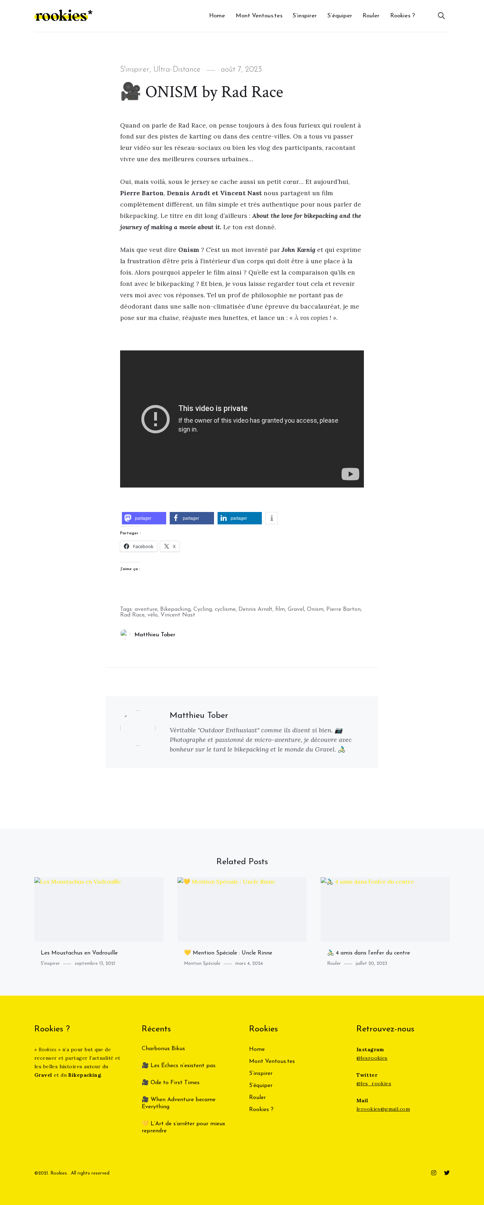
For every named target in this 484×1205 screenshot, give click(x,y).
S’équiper (339, 16)
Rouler (370, 16)
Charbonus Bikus (163, 1049)
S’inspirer (305, 16)
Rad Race (132, 615)
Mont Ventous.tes (259, 16)
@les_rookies (373, 1083)
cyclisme (225, 609)
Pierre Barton (343, 609)
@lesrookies (372, 1058)
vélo (152, 615)
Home (217, 16)
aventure (146, 609)
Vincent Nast (178, 615)
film (280, 609)
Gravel (296, 609)
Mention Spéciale (202, 963)
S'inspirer (135, 70)
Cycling (202, 609)
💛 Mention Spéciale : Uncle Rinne (228, 953)
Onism (315, 609)
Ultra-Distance (177, 70)
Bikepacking (175, 609)
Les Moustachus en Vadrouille (79, 953)
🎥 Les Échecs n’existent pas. (179, 1066)
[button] (144, 518)
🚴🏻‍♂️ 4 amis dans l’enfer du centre (368, 953)
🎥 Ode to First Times (170, 1083)
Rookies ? (402, 16)
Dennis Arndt (255, 609)
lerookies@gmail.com (383, 1109)
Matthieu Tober (154, 635)
